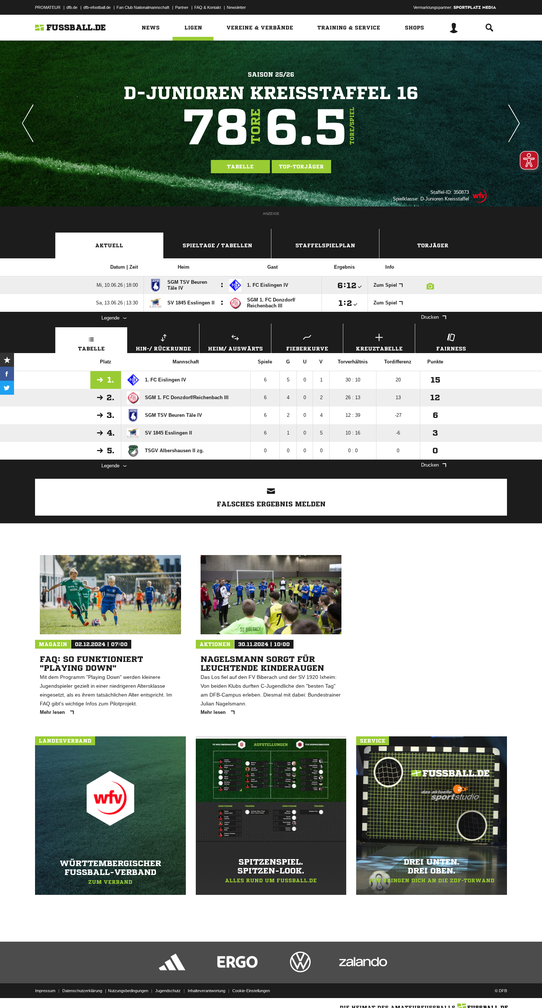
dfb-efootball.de (97, 7)
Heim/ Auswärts (235, 348)
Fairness (451, 348)
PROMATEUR (47, 7)
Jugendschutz (168, 990)
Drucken (430, 317)
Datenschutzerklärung (82, 990)
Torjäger (432, 245)
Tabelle (240, 166)
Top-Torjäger (301, 166)
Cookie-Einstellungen (251, 990)
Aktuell (109, 245)
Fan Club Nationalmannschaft (143, 7)
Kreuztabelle (379, 348)
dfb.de (71, 7)
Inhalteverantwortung (206, 990)
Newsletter (236, 7)
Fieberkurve (307, 348)
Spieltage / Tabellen (217, 245)
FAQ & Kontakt (207, 7)
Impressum (45, 990)
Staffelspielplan (325, 245)
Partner (181, 7)
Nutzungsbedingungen (128, 990)
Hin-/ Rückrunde (163, 348)
